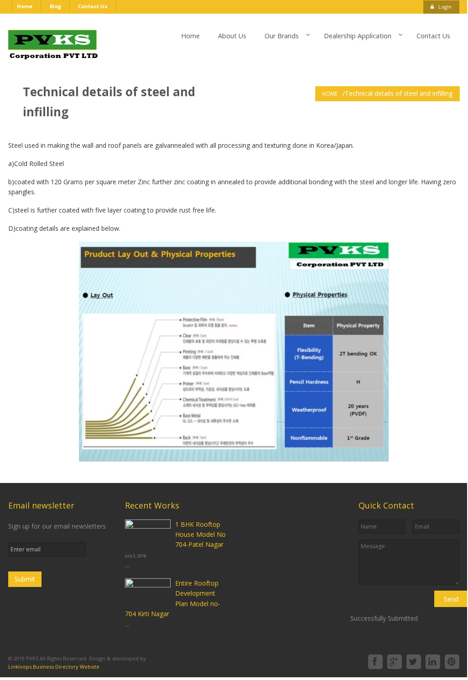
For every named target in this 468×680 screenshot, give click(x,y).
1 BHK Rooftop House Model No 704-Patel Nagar (200, 534)
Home (24, 6)
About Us (232, 35)
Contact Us (92, 6)
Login (445, 6)
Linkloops (19, 666)
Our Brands (282, 35)
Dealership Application (357, 35)
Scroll (233, 646)
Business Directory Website (66, 666)
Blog (55, 6)
